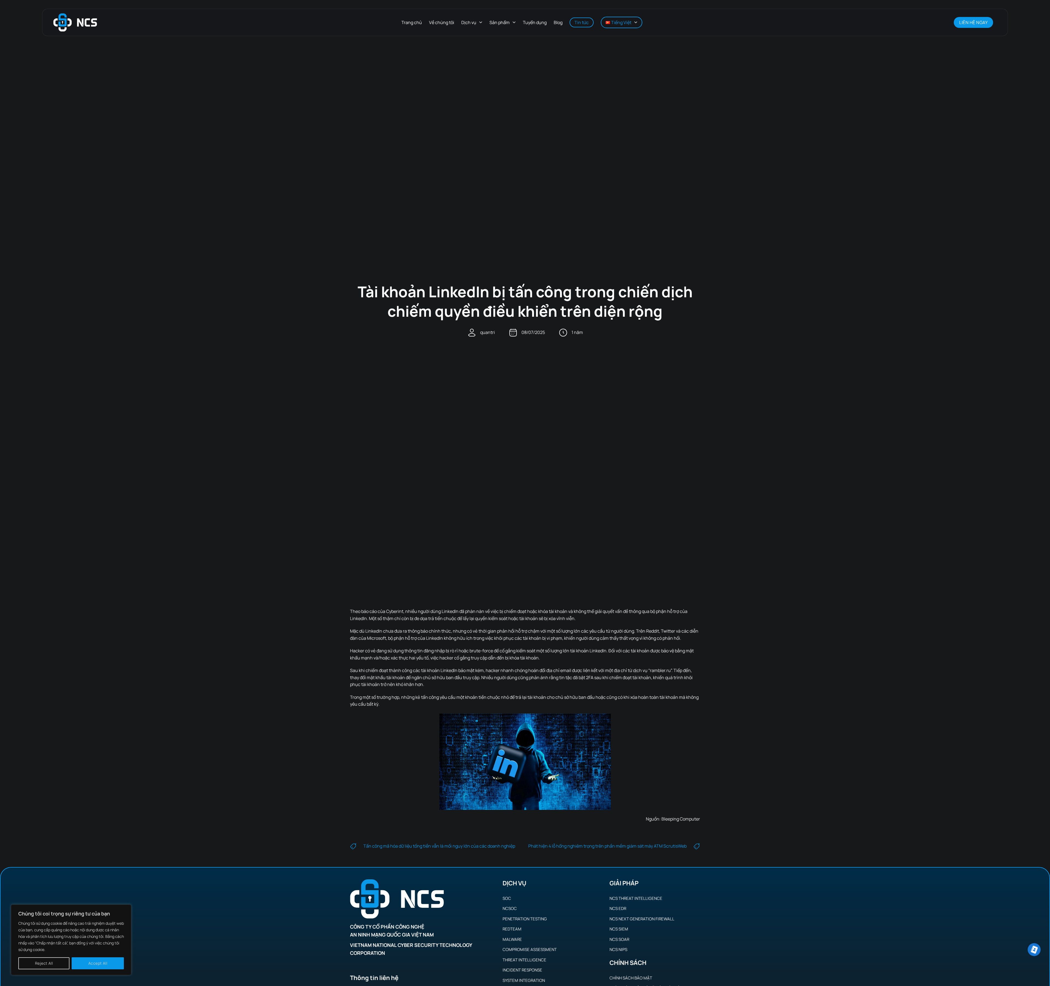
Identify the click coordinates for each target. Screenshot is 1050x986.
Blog (558, 22)
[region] (71, 939)
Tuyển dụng (535, 22)
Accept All (97, 963)
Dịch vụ (468, 22)
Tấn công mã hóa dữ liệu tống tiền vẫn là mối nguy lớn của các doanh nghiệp (439, 846)
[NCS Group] (75, 22)
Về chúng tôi (441, 22)
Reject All (44, 963)
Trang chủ (411, 22)
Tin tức (581, 22)
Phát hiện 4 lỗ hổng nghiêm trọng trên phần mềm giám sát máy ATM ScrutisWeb (607, 846)
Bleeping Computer (680, 819)
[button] (942, 22)
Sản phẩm (499, 22)
